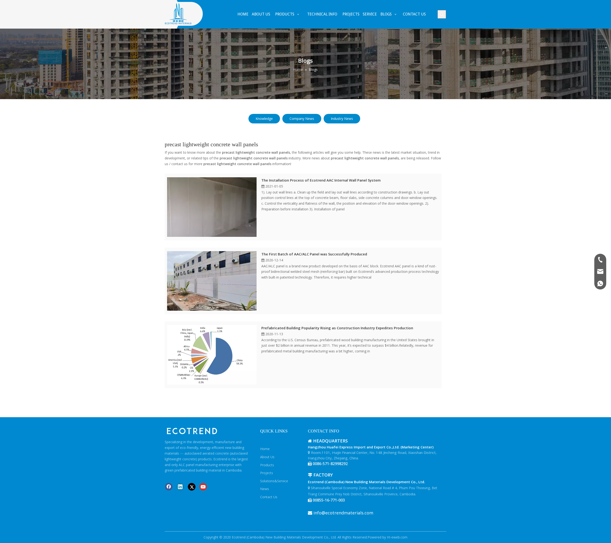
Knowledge (264, 118)
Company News (302, 118)
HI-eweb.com (397, 537)
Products (267, 465)
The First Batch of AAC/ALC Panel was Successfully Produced (314, 254)
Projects (266, 473)
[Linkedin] (180, 487)
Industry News (342, 118)
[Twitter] (191, 487)
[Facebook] (169, 487)
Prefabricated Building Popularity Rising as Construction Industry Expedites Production (337, 327)
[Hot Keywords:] (441, 14)
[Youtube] (203, 487)
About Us (267, 457)
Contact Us (268, 497)
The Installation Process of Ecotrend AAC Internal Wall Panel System (321, 180)
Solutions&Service (274, 481)
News (264, 489)
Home (265, 449)
